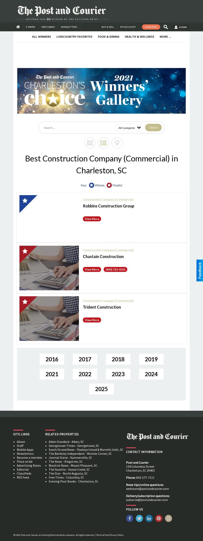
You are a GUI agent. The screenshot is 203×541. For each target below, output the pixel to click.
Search (153, 127)
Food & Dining (108, 36)
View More (92, 219)
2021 (52, 374)
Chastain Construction (103, 256)
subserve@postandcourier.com (147, 500)
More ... (165, 36)
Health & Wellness (139, 36)
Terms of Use (102, 534)
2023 (118, 374)
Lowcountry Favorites (74, 36)
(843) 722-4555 (115, 269)
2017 (85, 359)
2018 (118, 359)
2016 (52, 359)
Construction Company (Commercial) (108, 199)
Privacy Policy (117, 534)
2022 (85, 374)
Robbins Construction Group (108, 205)
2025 (101, 389)
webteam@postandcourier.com (147, 489)
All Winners (41, 36)
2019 (151, 359)
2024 (151, 374)
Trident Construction (102, 307)
